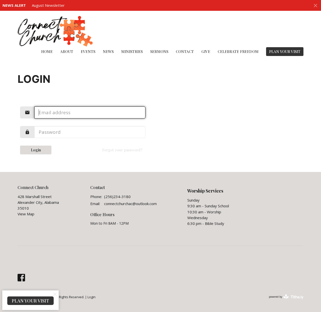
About (66, 51)
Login (36, 149)
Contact (185, 51)
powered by (283, 301)
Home (47, 51)
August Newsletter (48, 5)
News (108, 51)
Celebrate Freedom (238, 51)
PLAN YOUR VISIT (284, 51)
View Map (26, 213)
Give (205, 51)
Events (88, 51)
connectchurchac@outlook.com (130, 203)
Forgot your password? (122, 149)
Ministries (132, 51)
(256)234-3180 (117, 196)
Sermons (159, 51)
